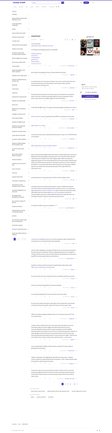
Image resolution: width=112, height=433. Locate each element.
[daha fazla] (93, 2)
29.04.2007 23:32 (67, 243)
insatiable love (70, 148)
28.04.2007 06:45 (61, 207)
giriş (81, 2)
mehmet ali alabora (41, 397)
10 (72, 39)
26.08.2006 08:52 (61, 128)
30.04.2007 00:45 (65, 269)
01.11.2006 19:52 (64, 138)
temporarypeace (70, 258)
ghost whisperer (70, 208)
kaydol (86, 2)
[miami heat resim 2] (90, 43)
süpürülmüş (48, 239)
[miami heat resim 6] (96, 51)
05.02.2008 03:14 (65, 339)
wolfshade (71, 119)
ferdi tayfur (50, 397)
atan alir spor (71, 65)
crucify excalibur (70, 128)
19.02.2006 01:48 (63, 65)
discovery (72, 100)
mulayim (72, 269)
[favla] (45, 66)
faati (73, 243)
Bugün (15, 6)
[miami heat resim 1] (83, 43)
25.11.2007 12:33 (66, 307)
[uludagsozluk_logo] (19, 3)
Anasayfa (14, 424)
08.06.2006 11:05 (64, 100)
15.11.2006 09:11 (65, 170)
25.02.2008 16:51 (63, 350)
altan (73, 109)
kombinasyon (71, 350)
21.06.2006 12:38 (64, 118)
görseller (89, 37)
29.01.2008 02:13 (63, 318)
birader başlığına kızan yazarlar (79, 391)
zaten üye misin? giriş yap (90, 99)
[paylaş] (50, 66)
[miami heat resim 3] (96, 43)
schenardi (72, 171)
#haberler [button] (44, 6)
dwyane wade (41, 190)
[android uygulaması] (57, 6)
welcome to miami (39, 125)
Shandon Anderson (36, 53)
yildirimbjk (71, 88)
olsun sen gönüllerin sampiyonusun (44, 267)
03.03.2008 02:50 (63, 363)
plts (73, 198)
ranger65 (72, 75)
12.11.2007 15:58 (66, 296)
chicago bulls (63, 134)
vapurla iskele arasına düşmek (38, 391)
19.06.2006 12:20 (67, 109)
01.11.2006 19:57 (62, 148)
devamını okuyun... (36, 63)
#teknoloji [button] (51, 6)
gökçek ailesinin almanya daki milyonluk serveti (58, 391)
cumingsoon (71, 318)
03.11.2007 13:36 (66, 278)
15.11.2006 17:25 (65, 179)
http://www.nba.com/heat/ (45, 46)
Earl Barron (34, 55)
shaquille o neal (51, 190)
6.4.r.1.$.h (72, 180)
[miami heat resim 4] (83, 51)
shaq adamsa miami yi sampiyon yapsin (45, 145)
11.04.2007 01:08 (68, 198)
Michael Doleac (35, 57)
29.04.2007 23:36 (61, 258)
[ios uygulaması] (59, 6)
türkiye (32, 397)
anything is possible (69, 378)
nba (32, 44)
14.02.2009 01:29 (60, 378)
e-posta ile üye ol (90, 96)
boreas (72, 278)
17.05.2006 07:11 (65, 74)
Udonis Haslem (35, 61)
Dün (27, 6)
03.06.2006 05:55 (64, 87)
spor (19, 424)
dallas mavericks (36, 116)
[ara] (62, 2)
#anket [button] (37, 6)
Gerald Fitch (34, 59)
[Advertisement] (65, 20)
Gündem (21, 6)
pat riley (66, 188)
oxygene (72, 339)
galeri (42, 39)
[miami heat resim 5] (90, 51)
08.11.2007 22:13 (66, 287)
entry (33, 39)
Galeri (32, 6)
